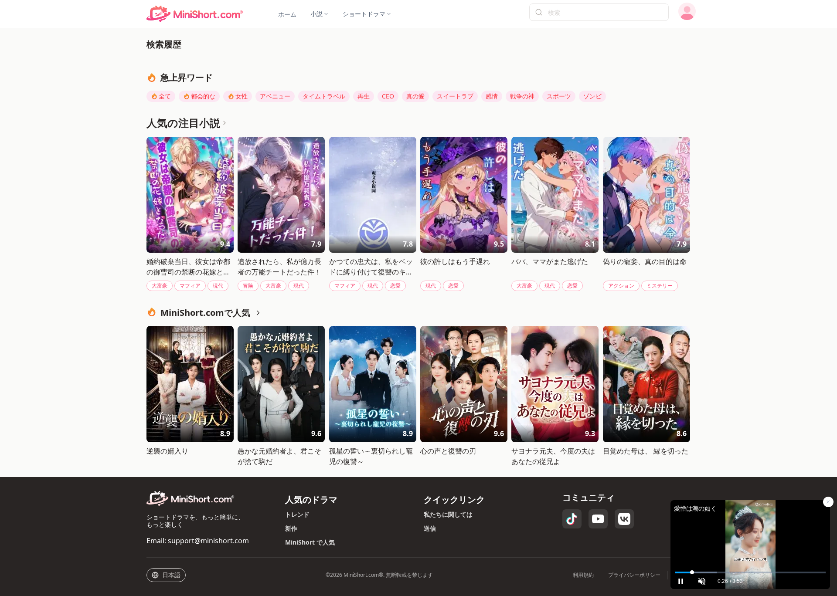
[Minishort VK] (624, 518)
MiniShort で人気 (310, 542)
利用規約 (583, 575)
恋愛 (395, 285)
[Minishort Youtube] (598, 518)
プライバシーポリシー (634, 575)
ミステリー (659, 285)
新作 (291, 528)
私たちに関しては (448, 514)
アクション (621, 285)
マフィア (190, 285)
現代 (218, 285)
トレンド (297, 514)
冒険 (248, 285)
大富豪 (159, 285)
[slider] (750, 572)
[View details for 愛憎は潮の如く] (750, 533)
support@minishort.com (208, 540)
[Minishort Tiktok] (572, 518)
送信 (430, 528)
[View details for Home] (195, 14)
